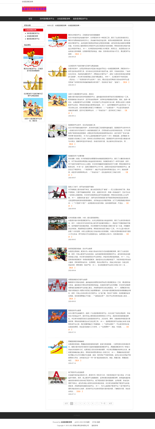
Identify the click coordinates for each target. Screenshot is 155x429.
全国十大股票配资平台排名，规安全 (81, 94)
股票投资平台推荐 (74, 310)
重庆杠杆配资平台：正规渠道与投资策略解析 (84, 35)
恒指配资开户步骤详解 (76, 156)
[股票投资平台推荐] (57, 322)
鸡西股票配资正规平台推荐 (77, 279)
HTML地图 (96, 422)
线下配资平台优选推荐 (76, 372)
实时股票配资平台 (47, 19)
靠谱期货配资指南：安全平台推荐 (80, 249)
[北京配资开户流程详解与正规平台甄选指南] (57, 78)
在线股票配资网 (63, 19)
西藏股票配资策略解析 (76, 341)
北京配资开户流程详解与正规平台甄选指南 (83, 66)
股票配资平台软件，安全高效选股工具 (81, 125)
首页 (30, 19)
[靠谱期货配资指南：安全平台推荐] (57, 260)
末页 (110, 403)
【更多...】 (78, 54)
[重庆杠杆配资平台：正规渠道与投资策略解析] (57, 47)
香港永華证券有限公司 (81, 425)
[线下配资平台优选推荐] (57, 384)
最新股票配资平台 (80, 19)
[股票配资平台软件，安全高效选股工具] (57, 137)
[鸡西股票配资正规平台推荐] (57, 291)
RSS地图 (87, 422)
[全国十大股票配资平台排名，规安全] (57, 106)
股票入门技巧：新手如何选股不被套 (81, 187)
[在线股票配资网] (34, 11)
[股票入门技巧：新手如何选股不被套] (57, 198)
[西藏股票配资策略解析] (57, 353)
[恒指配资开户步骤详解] (57, 168)
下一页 (103, 403)
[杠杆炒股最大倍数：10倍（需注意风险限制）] (57, 229)
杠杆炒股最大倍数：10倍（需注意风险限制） (84, 218)
